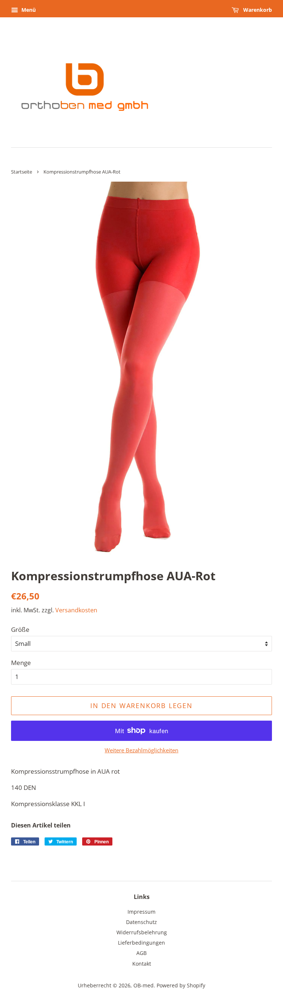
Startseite (21, 171)
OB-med (143, 985)
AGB (141, 952)
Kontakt (141, 963)
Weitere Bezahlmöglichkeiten (141, 750)
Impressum (141, 911)
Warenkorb (257, 9)
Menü (28, 9)
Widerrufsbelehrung (141, 932)
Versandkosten (76, 610)
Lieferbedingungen (141, 942)
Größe (20, 629)
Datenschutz (141, 921)
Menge (21, 662)
